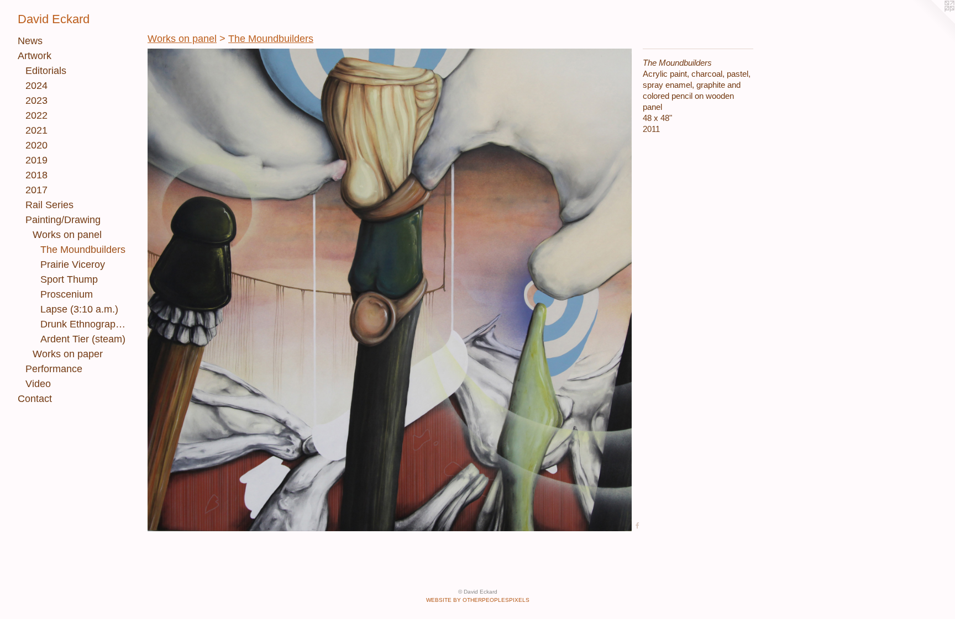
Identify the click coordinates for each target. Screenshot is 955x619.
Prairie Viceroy (72, 264)
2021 (36, 130)
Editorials (45, 70)
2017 (36, 189)
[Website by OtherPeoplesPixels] (933, 22)
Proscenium (66, 294)
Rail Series (49, 204)
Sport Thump (69, 279)
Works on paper (68, 353)
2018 (36, 175)
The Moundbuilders (82, 249)
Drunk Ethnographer (84, 324)
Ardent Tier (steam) (82, 339)
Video (38, 383)
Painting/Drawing (63, 219)
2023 (36, 100)
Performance (53, 368)
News (30, 40)
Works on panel (67, 234)
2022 (36, 115)
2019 (36, 160)
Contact (35, 398)
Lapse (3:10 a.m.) (79, 309)
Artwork (34, 55)
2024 (36, 85)
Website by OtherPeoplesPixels (477, 600)
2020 (36, 145)
